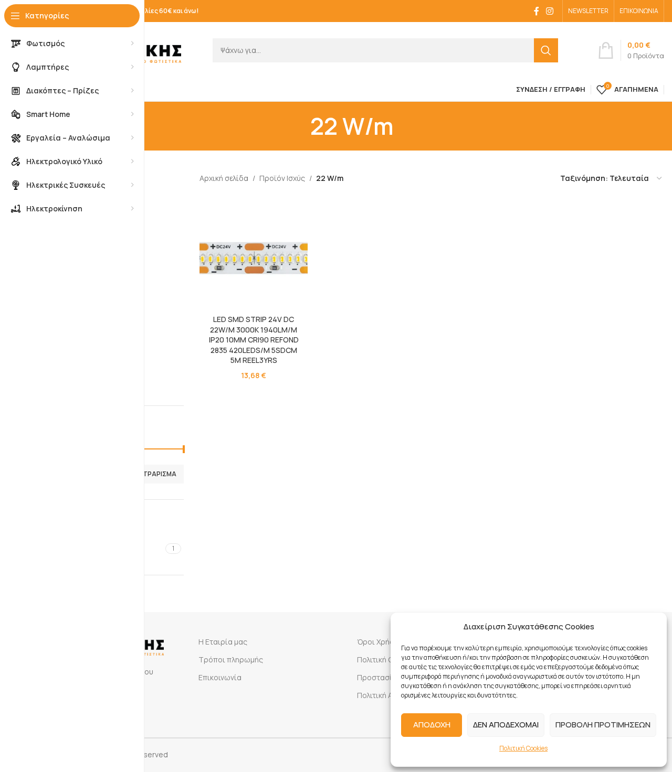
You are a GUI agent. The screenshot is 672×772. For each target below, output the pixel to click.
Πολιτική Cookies (523, 748)
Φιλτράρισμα (154, 473)
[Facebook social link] (536, 11)
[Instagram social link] (550, 11)
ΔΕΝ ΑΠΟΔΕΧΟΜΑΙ (506, 724)
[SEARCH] (546, 50)
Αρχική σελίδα (224, 178)
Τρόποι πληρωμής (230, 659)
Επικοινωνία (220, 677)
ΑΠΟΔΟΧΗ (431, 724)
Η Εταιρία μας (222, 642)
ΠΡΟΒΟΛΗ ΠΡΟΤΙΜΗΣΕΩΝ (602, 724)
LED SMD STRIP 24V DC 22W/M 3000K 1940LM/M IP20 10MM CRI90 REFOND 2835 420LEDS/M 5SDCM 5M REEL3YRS (254, 339)
